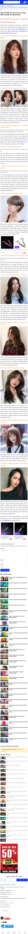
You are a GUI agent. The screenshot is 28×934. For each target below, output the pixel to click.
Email (1, 564)
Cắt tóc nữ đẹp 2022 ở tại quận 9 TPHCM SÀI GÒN (18, 683)
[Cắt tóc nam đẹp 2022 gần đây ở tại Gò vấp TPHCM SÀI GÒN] (3, 809)
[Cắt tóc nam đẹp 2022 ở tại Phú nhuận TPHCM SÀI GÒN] (3, 800)
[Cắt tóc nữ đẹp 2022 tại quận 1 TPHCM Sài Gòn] (4, 734)
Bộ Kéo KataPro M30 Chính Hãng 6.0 (7, 250)
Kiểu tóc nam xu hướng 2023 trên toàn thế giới (17, 756)
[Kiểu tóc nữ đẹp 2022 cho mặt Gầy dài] (4, 601)
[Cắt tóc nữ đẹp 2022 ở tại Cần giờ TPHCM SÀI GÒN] (4, 656)
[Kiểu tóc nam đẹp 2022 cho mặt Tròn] (3, 787)
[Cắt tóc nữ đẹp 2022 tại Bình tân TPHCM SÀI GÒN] (4, 612)
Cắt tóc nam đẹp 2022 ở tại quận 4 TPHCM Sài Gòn (16, 717)
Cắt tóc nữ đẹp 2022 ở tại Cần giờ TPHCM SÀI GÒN (16, 656)
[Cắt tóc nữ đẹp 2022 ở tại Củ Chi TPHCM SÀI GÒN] (4, 640)
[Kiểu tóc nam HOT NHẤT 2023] (3, 766)
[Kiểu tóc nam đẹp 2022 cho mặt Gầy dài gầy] (3, 783)
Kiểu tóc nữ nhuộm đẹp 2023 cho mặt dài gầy (17, 578)
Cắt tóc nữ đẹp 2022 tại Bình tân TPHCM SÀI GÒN (18, 611)
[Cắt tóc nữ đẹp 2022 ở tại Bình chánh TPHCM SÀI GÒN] (4, 662)
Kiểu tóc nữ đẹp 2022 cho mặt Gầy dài (17, 599)
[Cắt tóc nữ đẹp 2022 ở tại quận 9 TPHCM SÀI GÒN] (4, 684)
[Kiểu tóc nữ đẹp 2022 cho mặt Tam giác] (4, 584)
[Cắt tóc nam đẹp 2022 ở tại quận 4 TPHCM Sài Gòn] (4, 718)
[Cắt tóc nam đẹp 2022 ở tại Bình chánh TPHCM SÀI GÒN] (3, 831)
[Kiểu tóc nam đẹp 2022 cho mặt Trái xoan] (3, 774)
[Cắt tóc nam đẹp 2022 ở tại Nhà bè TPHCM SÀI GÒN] (3, 818)
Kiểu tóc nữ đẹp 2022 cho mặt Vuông (17, 594)
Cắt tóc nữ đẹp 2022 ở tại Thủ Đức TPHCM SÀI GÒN (16, 617)
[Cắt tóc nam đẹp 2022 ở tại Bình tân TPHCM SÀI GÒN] (3, 792)
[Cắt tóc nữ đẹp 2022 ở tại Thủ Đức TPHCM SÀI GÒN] (4, 618)
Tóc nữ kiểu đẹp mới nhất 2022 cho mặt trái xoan (18, 739)
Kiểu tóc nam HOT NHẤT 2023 (13, 765)
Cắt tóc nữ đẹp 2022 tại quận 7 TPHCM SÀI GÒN (18, 694)
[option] (7, 245)
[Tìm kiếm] (18, 2)
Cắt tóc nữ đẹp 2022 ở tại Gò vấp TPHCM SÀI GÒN (18, 628)
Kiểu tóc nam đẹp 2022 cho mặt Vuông (15, 778)
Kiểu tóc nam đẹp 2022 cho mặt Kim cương (16, 769)
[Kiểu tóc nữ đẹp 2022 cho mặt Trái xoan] (4, 590)
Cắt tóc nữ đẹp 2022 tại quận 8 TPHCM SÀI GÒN (18, 689)
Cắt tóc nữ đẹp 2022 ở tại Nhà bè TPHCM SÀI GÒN (18, 644)
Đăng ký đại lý (22, 880)
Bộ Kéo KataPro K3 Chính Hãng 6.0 (20, 250)
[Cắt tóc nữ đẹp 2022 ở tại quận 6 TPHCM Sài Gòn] (4, 701)
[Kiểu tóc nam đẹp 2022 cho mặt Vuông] (3, 779)
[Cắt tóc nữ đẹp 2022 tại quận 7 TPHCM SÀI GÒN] (4, 695)
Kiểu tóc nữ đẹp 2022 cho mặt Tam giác (18, 582)
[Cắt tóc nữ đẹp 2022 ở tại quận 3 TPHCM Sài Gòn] (4, 723)
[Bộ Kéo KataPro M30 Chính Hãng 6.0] (7, 242)
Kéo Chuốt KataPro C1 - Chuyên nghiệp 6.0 (20, 537)
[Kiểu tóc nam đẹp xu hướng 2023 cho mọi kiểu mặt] (3, 761)
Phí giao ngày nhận (4, 904)
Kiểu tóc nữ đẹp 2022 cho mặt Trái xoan (18, 588)
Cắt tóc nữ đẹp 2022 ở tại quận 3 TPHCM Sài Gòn (18, 722)
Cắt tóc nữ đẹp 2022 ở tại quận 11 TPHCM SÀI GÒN (16, 672)
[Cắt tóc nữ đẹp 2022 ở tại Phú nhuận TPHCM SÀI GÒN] (4, 623)
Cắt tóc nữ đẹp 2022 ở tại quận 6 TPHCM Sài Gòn (18, 700)
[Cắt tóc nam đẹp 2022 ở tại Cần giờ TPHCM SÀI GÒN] (3, 827)
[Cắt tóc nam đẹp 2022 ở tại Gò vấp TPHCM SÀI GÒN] (3, 805)
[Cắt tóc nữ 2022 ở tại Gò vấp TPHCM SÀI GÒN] (4, 634)
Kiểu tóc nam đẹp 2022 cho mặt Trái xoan (16, 773)
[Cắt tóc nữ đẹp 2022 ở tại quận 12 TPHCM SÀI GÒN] (4, 668)
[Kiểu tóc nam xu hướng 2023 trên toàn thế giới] (3, 757)
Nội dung (2, 548)
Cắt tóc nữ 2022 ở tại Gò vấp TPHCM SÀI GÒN (18, 633)
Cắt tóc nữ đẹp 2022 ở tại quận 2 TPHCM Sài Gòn (18, 728)
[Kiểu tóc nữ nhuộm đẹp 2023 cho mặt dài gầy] (4, 579)
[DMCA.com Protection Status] (3, 922)
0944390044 (9, 894)
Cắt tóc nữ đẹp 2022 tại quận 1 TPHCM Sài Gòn (17, 733)
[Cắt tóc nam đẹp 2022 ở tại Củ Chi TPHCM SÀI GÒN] (3, 814)
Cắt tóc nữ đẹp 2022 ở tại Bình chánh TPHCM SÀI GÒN (17, 661)
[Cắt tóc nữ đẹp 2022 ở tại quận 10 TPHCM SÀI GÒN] (4, 679)
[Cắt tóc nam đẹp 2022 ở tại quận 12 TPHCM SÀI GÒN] (3, 835)
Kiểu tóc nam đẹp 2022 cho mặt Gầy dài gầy (16, 782)
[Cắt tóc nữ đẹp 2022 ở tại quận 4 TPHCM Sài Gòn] (4, 712)
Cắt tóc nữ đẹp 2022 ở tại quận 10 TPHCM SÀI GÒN (16, 678)
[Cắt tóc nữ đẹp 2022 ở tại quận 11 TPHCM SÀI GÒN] (4, 673)
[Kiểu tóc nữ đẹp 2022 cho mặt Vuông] (4, 595)
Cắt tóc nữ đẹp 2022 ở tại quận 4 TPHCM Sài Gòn (18, 711)
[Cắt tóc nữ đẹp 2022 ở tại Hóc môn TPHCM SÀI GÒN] (4, 651)
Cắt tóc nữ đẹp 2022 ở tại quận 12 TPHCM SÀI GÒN (16, 667)
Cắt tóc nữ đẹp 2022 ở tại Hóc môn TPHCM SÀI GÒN (17, 650)
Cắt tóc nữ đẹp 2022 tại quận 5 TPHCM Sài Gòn (18, 706)
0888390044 (8, 892)
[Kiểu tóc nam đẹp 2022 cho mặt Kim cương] (3, 770)
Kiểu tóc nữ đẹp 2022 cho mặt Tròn (17, 605)
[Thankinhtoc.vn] (1, 3)
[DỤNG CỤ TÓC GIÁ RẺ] (9, 858)
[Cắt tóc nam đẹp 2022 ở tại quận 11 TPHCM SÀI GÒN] (3, 840)
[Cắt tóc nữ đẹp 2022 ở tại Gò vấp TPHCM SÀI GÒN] (4, 629)
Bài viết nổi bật (5, 754)
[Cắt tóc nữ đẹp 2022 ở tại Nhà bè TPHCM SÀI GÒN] (4, 645)
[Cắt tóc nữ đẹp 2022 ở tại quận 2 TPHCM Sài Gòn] (4, 729)
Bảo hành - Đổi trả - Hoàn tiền (7, 903)
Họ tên (2, 560)
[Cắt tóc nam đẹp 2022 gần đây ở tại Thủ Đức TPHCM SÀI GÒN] (3, 796)
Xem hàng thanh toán (5, 906)
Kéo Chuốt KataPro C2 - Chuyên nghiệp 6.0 (7, 537)
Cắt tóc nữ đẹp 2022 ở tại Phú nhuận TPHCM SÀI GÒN (17, 622)
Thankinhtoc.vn (5, 910)
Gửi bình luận (4, 570)
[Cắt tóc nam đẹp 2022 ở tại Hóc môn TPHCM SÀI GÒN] (3, 822)
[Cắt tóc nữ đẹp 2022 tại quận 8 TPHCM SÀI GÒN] (4, 690)
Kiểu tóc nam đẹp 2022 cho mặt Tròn (15, 787)
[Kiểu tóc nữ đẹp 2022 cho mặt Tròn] (4, 606)
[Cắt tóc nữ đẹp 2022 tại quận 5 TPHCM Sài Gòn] (4, 707)
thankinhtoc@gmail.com (9, 890)
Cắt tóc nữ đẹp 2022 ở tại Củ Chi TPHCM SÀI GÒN (18, 639)
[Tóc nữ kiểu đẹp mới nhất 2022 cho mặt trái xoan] (4, 740)
